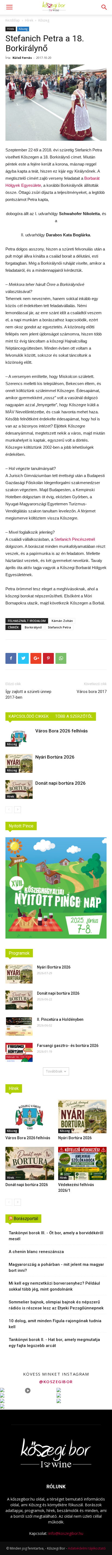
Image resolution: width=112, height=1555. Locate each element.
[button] (104, 7)
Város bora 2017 (92, 691)
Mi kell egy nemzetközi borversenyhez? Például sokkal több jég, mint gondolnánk (54, 1286)
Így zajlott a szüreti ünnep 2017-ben (28, 694)
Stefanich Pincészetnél (74, 539)
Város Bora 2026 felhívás (61, 731)
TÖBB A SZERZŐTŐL (74, 716)
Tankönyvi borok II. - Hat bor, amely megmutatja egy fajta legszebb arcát (54, 1342)
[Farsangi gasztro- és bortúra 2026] (19, 1052)
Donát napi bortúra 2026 (60, 783)
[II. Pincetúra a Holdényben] (19, 1026)
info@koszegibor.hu (65, 1533)
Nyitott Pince (21, 826)
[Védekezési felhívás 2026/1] (82, 1163)
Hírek (29, 20)
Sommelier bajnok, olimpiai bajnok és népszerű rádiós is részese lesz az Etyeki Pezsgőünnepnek (56, 1305)
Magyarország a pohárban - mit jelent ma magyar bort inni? (56, 1267)
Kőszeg (43, 20)
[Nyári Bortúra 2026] (19, 763)
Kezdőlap (12, 20)
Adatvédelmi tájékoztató (87, 1548)
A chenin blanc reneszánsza (36, 1251)
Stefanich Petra (59, 627)
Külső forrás (22, 58)
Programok (19, 953)
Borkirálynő (33, 627)
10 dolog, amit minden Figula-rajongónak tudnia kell (55, 1323)
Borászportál (26, 1218)
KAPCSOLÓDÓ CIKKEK (29, 716)
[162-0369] (56, 103)
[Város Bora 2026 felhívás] (19, 737)
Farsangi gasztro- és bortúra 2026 (67, 1045)
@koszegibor (56, 1381)
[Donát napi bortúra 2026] (19, 789)
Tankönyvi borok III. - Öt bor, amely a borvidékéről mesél (56, 1235)
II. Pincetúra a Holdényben (60, 1019)
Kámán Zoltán (62, 621)
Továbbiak (54, 1071)
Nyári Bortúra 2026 (54, 757)
